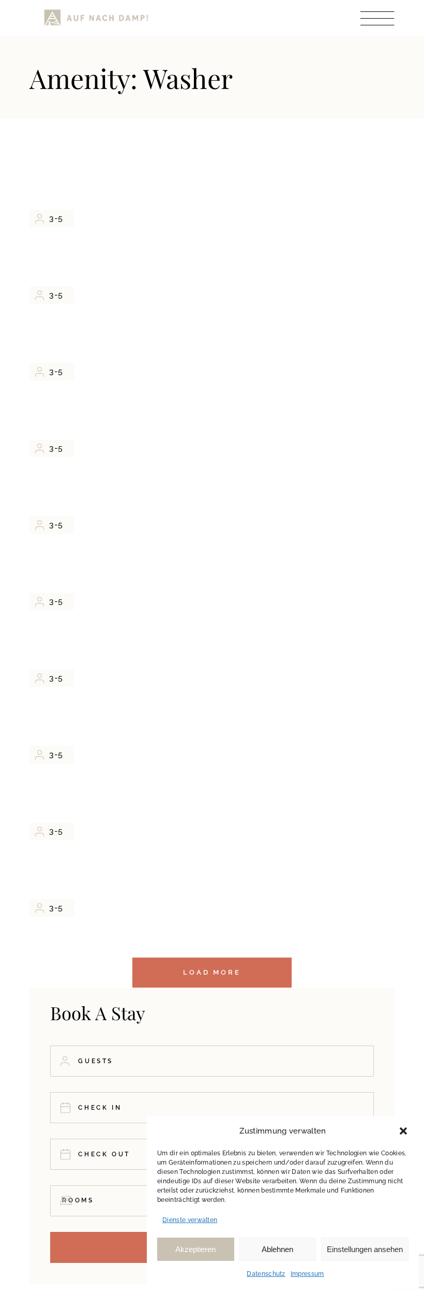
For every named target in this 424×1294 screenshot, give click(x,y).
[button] (403, 1131)
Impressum (307, 1273)
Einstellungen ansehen (365, 1249)
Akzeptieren (195, 1249)
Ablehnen (277, 1249)
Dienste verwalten (189, 1220)
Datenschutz (266, 1273)
